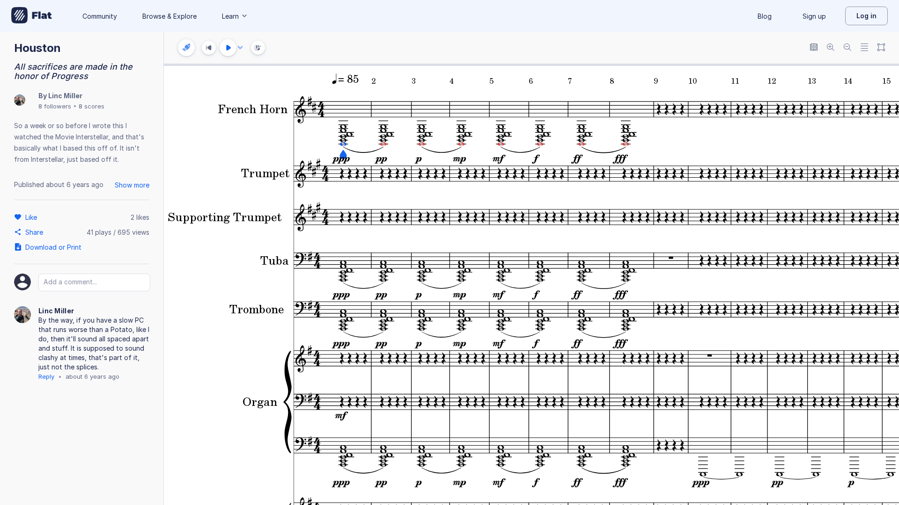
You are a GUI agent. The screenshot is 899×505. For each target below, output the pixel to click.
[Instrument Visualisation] (258, 48)
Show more (132, 185)
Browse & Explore (169, 16)
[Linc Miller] (19, 100)
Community (99, 16)
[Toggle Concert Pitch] (813, 48)
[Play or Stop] (228, 47)
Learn (230, 16)
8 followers (54, 106)
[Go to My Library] (31, 16)
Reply (46, 376)
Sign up (814, 16)
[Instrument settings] (186, 47)
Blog (765, 16)
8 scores (91, 106)
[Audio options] (240, 47)
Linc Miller (65, 96)
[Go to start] (209, 48)
